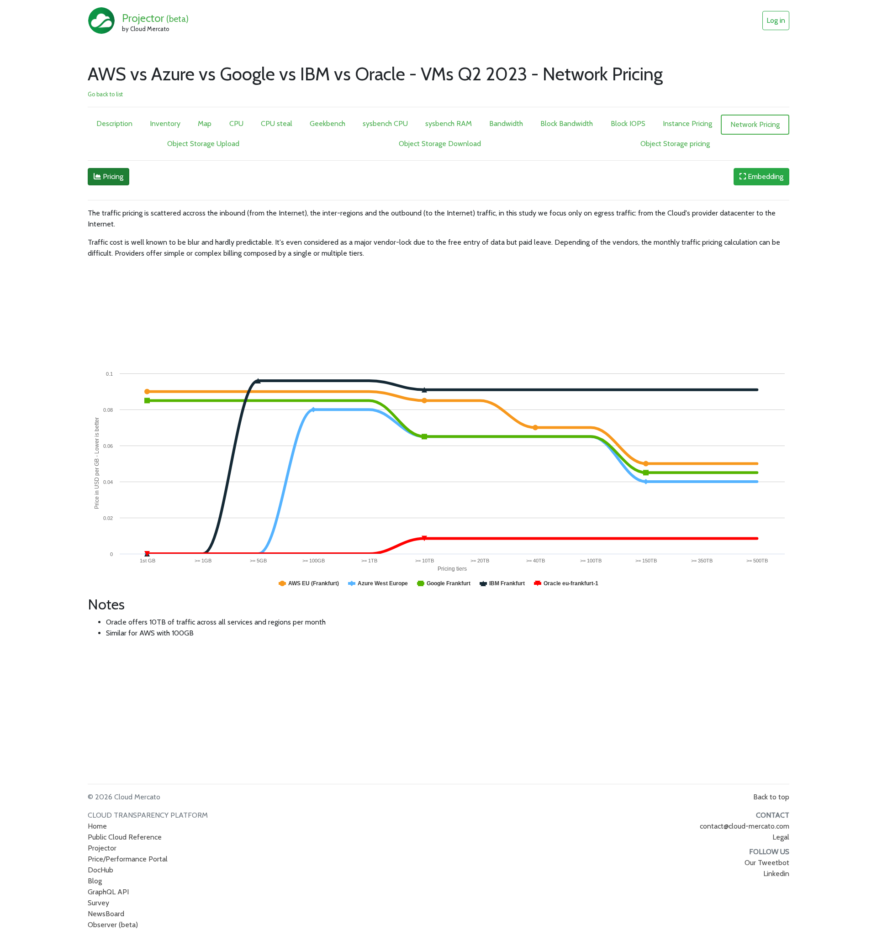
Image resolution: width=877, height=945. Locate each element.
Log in (775, 20)
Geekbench (327, 123)
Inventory (165, 123)
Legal (780, 837)
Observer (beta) (113, 924)
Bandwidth (506, 123)
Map (204, 123)
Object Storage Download (440, 143)
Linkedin (776, 873)
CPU (236, 123)
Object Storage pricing (675, 143)
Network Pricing (755, 124)
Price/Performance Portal (128, 859)
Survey (98, 902)
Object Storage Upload (203, 143)
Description (114, 123)
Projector (155, 18)
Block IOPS (628, 123)
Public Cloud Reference (125, 837)
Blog (95, 881)
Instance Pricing (687, 123)
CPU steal (276, 123)
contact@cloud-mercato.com (744, 826)
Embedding (764, 176)
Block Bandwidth (566, 123)
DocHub (100, 870)
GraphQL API (108, 891)
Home (97, 826)
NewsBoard (106, 913)
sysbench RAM (448, 123)
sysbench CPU (385, 123)
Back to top (771, 797)
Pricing (112, 176)
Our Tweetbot (767, 862)
